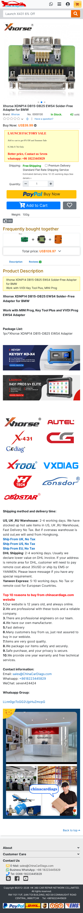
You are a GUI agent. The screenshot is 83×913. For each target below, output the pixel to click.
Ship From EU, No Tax (19, 548)
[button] (38, 102)
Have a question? (44, 118)
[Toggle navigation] (59, 4)
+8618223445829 (32, 678)
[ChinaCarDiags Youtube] (25, 879)
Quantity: (15, 184)
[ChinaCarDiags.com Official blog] (9, 879)
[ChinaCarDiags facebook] (17, 879)
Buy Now (51, 194)
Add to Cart (36, 205)
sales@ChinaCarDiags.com (32, 674)
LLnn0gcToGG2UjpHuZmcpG (24, 702)
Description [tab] (15, 261)
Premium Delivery (59, 165)
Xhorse (15, 114)
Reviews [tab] (35, 261)
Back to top (70, 830)
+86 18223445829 (48, 869)
